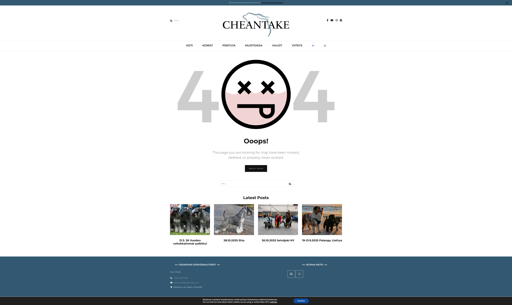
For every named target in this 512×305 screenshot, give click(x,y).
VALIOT (277, 45)
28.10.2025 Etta (234, 240)
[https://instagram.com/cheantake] (299, 274)
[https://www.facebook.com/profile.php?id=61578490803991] (291, 274)
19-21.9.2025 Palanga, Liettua (322, 240)
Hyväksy (301, 301)
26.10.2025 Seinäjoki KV (278, 240)
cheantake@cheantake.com (186, 282)
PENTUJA (228, 45)
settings (273, 302)
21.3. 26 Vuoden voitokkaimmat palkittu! (190, 242)
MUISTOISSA (253, 45)
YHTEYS (297, 45)
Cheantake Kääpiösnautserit (272, 3)
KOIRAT (207, 45)
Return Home (256, 168)
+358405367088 (180, 278)
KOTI (189, 45)
